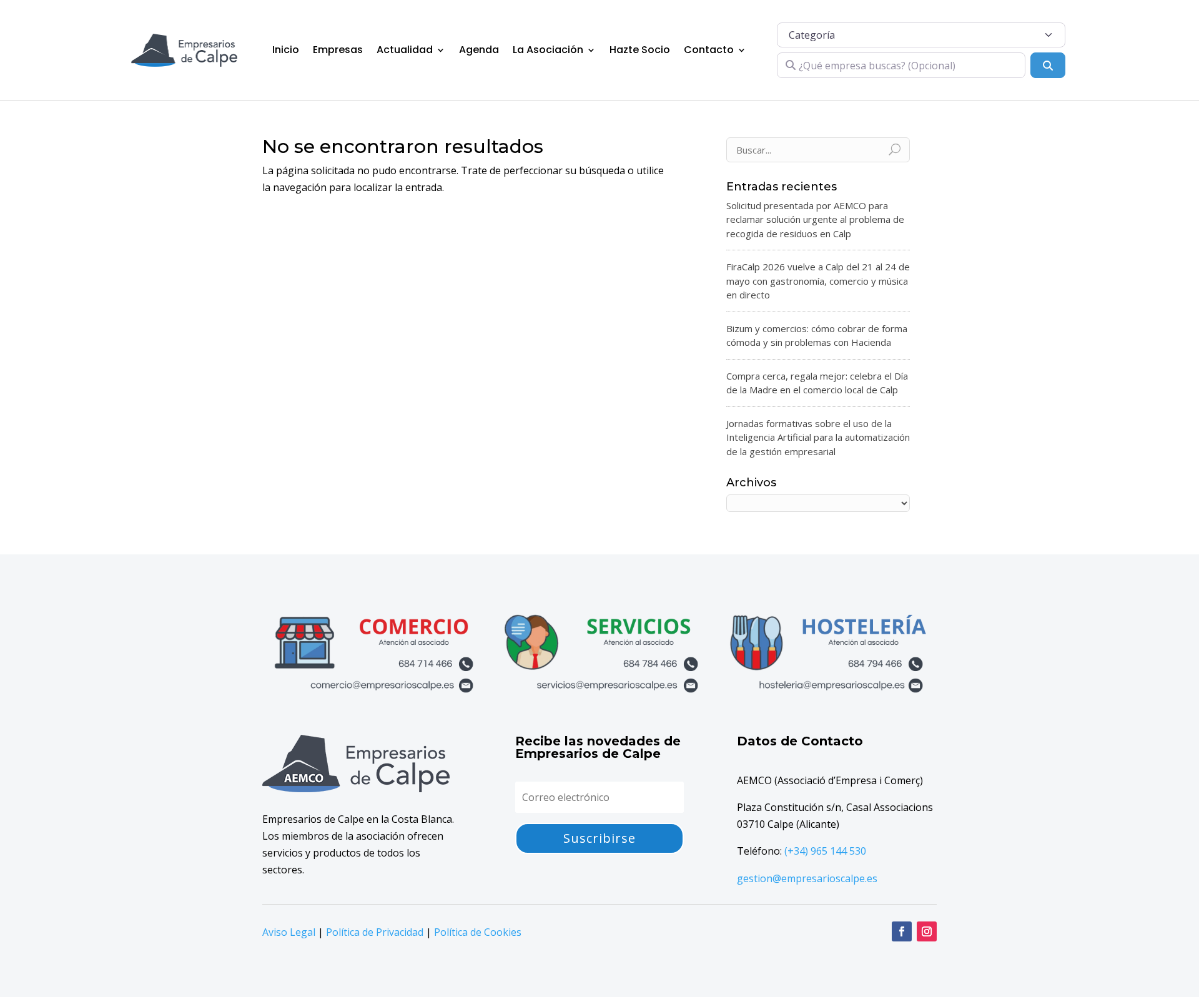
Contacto (709, 49)
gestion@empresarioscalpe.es (807, 878)
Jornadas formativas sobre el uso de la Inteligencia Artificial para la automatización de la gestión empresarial (818, 437)
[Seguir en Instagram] (927, 931)
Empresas (338, 49)
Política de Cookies (477, 932)
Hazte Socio (639, 49)
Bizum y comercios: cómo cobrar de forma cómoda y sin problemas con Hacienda (816, 335)
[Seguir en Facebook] (902, 931)
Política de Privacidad (374, 932)
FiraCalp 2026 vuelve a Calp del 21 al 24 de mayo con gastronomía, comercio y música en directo (818, 280)
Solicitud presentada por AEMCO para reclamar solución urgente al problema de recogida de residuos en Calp (815, 219)
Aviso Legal (288, 932)
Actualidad (405, 49)
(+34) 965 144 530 (825, 851)
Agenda (479, 49)
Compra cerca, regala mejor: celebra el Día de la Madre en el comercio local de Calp (817, 383)
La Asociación (548, 49)
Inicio (285, 49)
